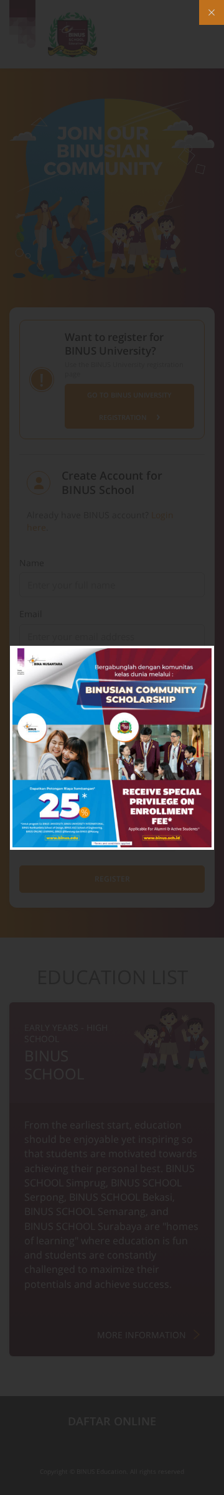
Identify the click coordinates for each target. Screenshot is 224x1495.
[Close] (211, 12)
